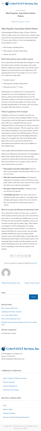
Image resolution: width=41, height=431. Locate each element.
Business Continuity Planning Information (16, 417)
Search (3, 293)
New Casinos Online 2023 (9, 308)
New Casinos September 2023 (10, 319)
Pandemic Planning (9, 413)
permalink (34, 263)
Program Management (10, 386)
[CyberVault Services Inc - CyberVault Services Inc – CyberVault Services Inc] (21, 3)
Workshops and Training (11, 390)
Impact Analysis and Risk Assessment (15, 378)
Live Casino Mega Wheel (9, 315)
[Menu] (2, 3)
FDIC (4, 406)
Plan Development (9, 382)
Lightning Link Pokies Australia (11, 312)
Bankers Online (8, 409)
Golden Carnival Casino (32, 283)
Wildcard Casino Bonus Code (10, 283)
